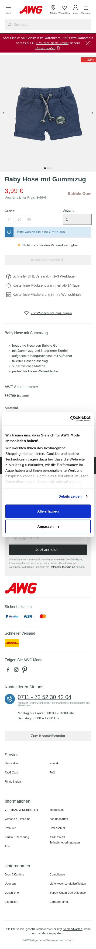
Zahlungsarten (59, 819)
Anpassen (45, 526)
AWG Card (11, 772)
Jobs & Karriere (14, 874)
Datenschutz (57, 828)
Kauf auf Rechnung (17, 837)
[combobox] (52, 24)
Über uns (10, 883)
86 (29, 219)
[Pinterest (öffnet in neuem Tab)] (25, 671)
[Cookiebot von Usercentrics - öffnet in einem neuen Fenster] (70, 419)
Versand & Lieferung (18, 819)
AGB (7, 846)
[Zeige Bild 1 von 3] (45, 168)
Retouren (11, 828)
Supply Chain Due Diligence (68, 892)
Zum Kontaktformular (48, 736)
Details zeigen (70, 496)
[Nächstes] (92, 113)
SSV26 (50, 48)
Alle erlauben (48, 511)
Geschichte (12, 892)
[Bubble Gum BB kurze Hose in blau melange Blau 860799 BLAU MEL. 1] (48, 113)
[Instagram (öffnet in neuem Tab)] (17, 671)
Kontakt (54, 763)
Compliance (57, 874)
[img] (88, 59)
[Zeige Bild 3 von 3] (51, 168)
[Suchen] (9, 24)
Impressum (57, 810)
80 (19, 219)
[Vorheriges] (3, 113)
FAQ (52, 772)
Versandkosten (72, 929)
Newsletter (11, 763)
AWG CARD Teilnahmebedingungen (65, 840)
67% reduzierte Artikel (52, 43)
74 (9, 219)
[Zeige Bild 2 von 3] (48, 168)
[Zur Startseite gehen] (31, 10)
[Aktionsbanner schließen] (88, 43)
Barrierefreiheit (59, 901)
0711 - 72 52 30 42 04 (44, 697)
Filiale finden (13, 781)
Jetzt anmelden (48, 550)
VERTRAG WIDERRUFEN (21, 810)
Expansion (11, 901)
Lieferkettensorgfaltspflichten (68, 883)
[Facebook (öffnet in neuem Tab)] (9, 671)
